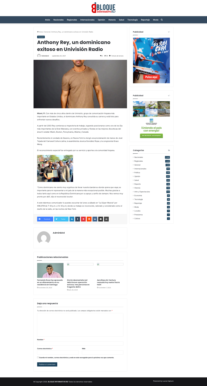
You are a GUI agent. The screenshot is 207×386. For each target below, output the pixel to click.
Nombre (40, 340)
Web (83, 349)
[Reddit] (89, 219)
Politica (137, 172)
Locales (137, 211)
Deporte (137, 184)
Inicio (47, 20)
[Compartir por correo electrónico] (100, 219)
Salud (121, 20)
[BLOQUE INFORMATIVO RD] (104, 8)
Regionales (72, 20)
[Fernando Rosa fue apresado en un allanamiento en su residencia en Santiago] (50, 270)
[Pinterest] (83, 219)
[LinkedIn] (71, 219)
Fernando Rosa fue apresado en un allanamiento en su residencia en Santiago (50, 282)
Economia (138, 195)
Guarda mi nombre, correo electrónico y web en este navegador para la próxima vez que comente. (76, 357)
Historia (112, 20)
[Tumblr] (77, 219)
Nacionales (58, 20)
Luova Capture (168, 381)
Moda (155, 20)
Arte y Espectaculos (142, 192)
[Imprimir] (106, 219)
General (47, 32)
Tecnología (132, 20)
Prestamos (138, 215)
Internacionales (87, 20)
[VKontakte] (94, 219)
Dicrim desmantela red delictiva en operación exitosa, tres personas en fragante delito (78, 283)
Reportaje (145, 20)
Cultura (137, 218)
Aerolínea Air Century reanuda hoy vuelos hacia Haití (108, 282)
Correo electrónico (45, 349)
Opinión (101, 20)
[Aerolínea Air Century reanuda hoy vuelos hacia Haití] (110, 270)
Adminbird (45, 56)
